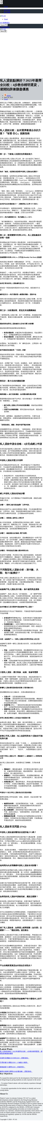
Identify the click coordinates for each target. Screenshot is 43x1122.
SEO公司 (7, 10)
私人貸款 (7, 12)
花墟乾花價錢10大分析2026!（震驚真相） (14, 1058)
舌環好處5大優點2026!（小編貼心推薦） (14, 1062)
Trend (6, 19)
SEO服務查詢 (5, 23)
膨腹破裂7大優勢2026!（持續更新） (12, 1067)
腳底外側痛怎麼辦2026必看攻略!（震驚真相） (16, 1071)
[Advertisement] (21, 54)
